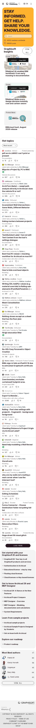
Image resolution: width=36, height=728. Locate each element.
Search (19, 4)
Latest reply (6, 167)
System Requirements (13, 612)
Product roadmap (11, 644)
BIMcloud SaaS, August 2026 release (16, 128)
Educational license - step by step (17, 570)
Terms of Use (24, 719)
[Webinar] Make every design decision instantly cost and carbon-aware (17, 101)
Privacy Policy (11, 719)
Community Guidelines (17, 721)
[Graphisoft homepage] (26, 703)
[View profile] (3, 151)
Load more (18, 546)
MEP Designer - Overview (14, 601)
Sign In (31, 4)
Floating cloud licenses (13, 574)
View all (27, 50)
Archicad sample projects (14, 623)
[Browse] (4, 3)
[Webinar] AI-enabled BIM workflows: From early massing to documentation (17, 73)
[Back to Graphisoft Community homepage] (12, 3)
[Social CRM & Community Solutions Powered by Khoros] (6, 709)
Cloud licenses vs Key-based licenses (19, 577)
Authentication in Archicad (15, 566)
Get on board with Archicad (15, 633)
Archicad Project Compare (15, 597)
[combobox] (18, 36)
